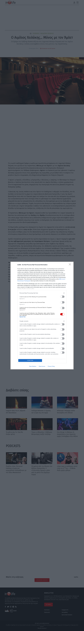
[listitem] (42, 293)
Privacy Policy (51, 366)
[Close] (70, 264)
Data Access (42, 366)
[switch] (62, 297)
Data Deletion (32, 366)
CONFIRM (30, 360)
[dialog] (42, 315)
